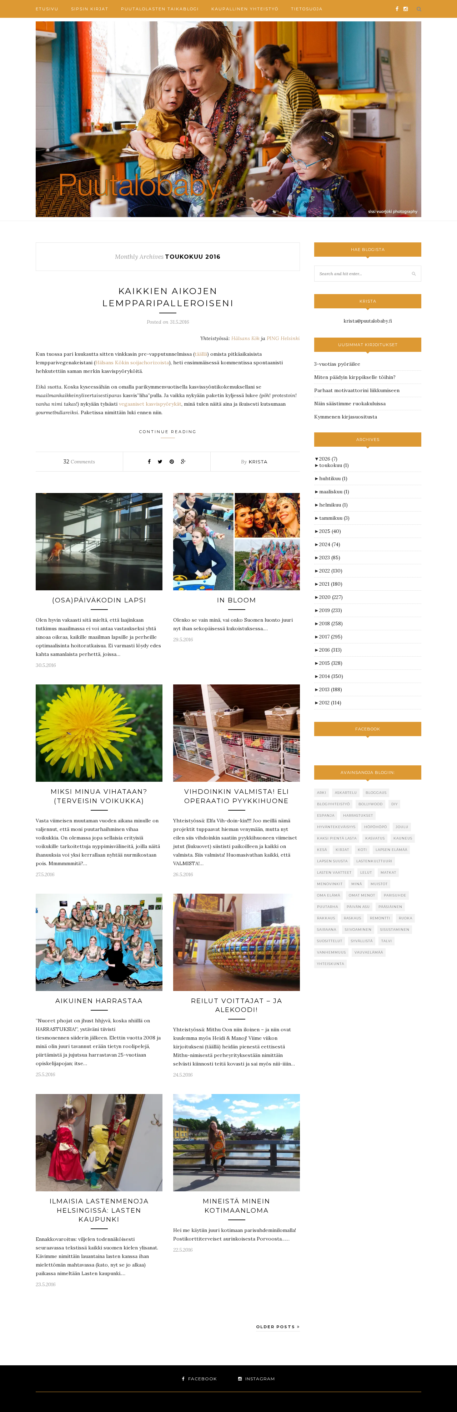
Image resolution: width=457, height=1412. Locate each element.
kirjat (342, 850)
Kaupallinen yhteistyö (244, 8)
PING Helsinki (283, 338)
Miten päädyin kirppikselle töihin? (355, 377)
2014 (331, 676)
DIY (394, 804)
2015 (330, 663)
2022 (330, 571)
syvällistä (362, 941)
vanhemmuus (331, 952)
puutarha (327, 907)
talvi (386, 941)
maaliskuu (334, 491)
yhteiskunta (330, 964)
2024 (329, 544)
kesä (322, 850)
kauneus (402, 838)
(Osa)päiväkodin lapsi (99, 600)
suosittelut (329, 941)
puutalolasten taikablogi (160, 8)
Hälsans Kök (245, 338)
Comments (79, 461)
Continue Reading (168, 431)
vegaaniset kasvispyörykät (150, 404)
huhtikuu (333, 478)
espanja (326, 815)
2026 (328, 459)
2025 (330, 531)
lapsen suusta (332, 861)
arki (321, 793)
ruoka (405, 918)
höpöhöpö (375, 827)
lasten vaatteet (334, 872)
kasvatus (375, 838)
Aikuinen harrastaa (99, 1001)
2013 (330, 689)
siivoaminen (358, 929)
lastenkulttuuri (374, 861)
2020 (331, 597)
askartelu (346, 793)
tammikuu (334, 518)
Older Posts (276, 1326)
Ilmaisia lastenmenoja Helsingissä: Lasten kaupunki (99, 1210)
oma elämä (328, 895)
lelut (366, 872)
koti (362, 850)
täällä (201, 354)
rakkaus (326, 918)
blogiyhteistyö (333, 804)
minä (356, 884)
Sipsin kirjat (90, 8)
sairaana (326, 929)
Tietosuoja (307, 8)
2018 (331, 623)
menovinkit (330, 884)
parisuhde (395, 895)
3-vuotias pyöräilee (337, 364)
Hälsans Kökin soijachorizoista (132, 362)
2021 (330, 584)
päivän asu (358, 907)
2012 (330, 702)
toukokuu (334, 465)
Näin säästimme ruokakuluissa (350, 403)
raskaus (352, 918)
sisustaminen (395, 929)
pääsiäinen (390, 907)
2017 (330, 636)
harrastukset (358, 815)
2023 (329, 557)
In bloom (236, 600)
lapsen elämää (391, 850)
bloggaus (376, 793)
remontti (380, 918)
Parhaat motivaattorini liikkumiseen (357, 390)
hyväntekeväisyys (336, 827)
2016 (330, 650)
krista (258, 461)
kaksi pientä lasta (337, 838)
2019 (330, 610)
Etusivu (47, 8)
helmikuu (333, 505)
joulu (402, 827)
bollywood (370, 804)
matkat (388, 872)
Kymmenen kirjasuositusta (345, 417)
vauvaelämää (369, 952)
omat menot (362, 895)
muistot (379, 884)
